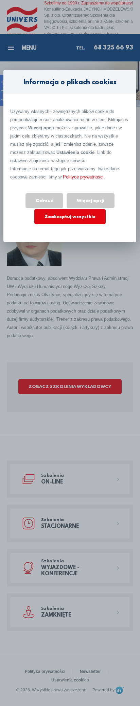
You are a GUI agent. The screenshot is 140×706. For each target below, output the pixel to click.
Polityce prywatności (83, 176)
